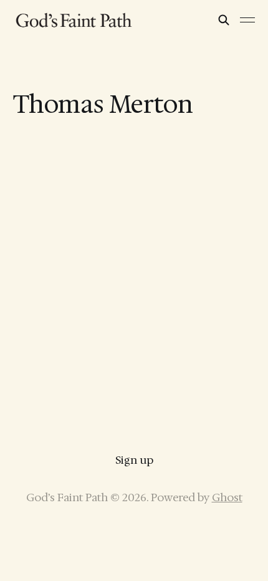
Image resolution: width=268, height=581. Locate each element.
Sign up (134, 460)
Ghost (227, 497)
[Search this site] (223, 20)
